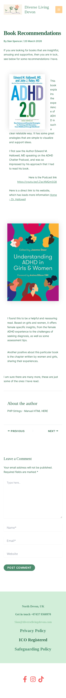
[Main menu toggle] (58, 9)
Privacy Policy (33, 630)
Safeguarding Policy (33, 649)
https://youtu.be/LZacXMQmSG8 (37, 181)
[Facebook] (25, 679)
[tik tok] (41, 679)
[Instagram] (33, 679)
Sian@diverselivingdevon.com (33, 622)
